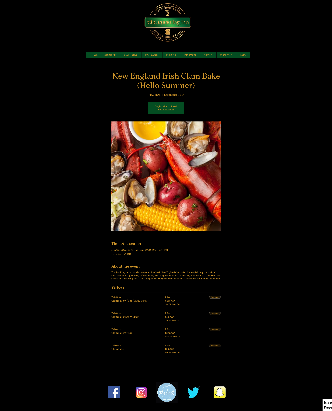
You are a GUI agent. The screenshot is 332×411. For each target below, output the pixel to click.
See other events (166, 109)
